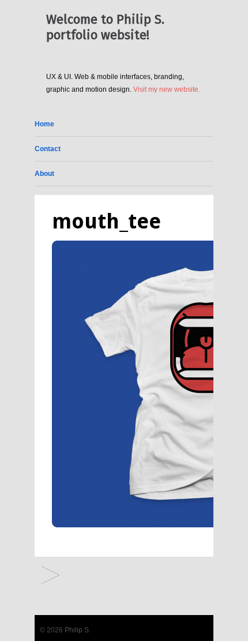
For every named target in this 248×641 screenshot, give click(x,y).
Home (44, 124)
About (44, 174)
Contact (48, 149)
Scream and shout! (50, 576)
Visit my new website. (166, 89)
